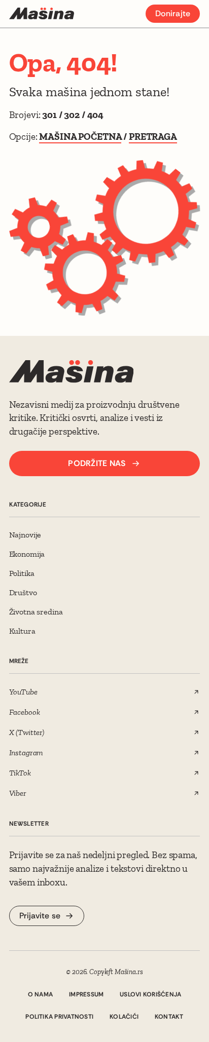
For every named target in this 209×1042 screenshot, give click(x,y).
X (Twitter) (26, 732)
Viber (17, 793)
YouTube (23, 692)
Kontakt (169, 1017)
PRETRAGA (153, 136)
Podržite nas (96, 463)
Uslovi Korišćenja (150, 994)
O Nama (40, 994)
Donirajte (172, 13)
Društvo (23, 592)
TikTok (20, 773)
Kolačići (124, 1017)
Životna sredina (36, 611)
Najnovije (25, 534)
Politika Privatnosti (59, 1017)
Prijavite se (40, 915)
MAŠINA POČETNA (80, 136)
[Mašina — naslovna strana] (41, 13)
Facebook (24, 712)
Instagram (26, 752)
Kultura (22, 631)
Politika (21, 573)
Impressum (86, 994)
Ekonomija (27, 554)
